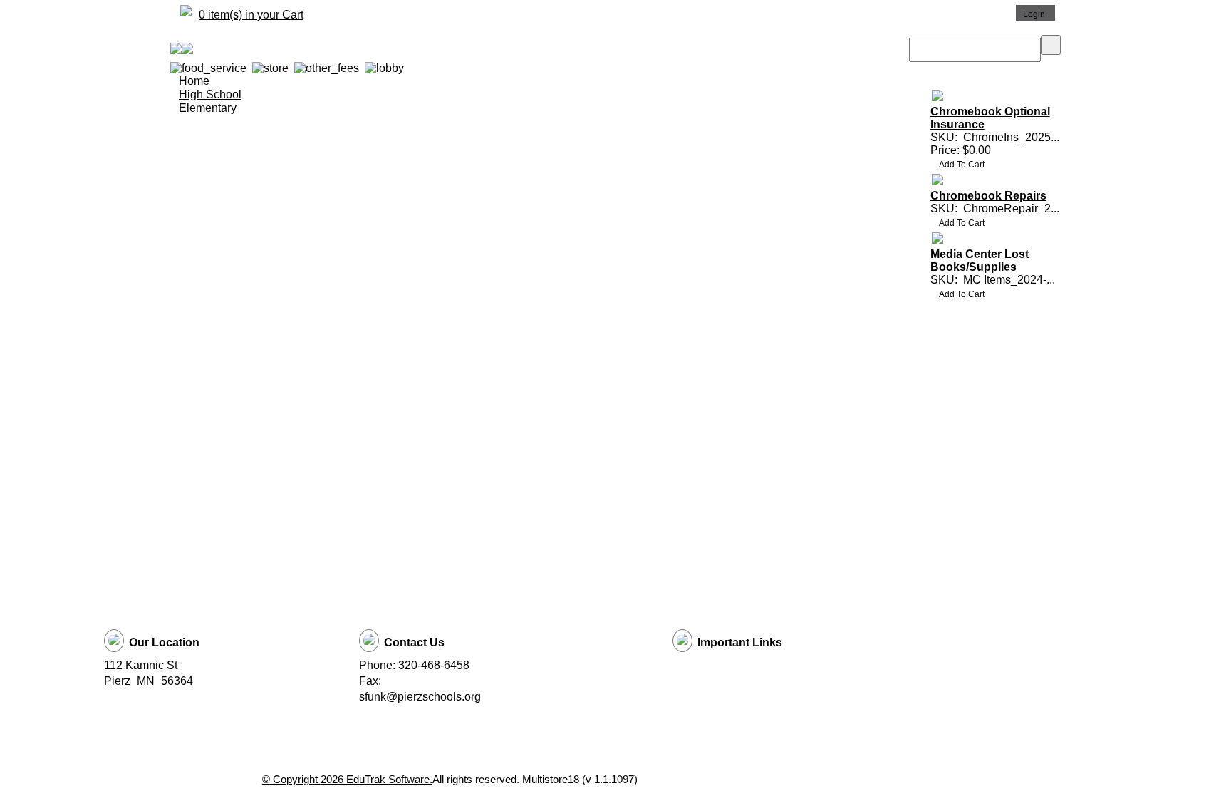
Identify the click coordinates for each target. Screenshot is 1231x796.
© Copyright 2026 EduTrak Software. (347, 779)
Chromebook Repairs (988, 196)
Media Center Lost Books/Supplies (979, 260)
